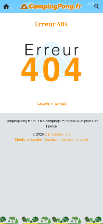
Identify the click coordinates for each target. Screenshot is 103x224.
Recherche (96, 6)
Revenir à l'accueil (52, 104)
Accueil (6, 6)
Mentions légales (28, 140)
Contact (51, 140)
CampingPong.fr (57, 134)
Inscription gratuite (74, 140)
